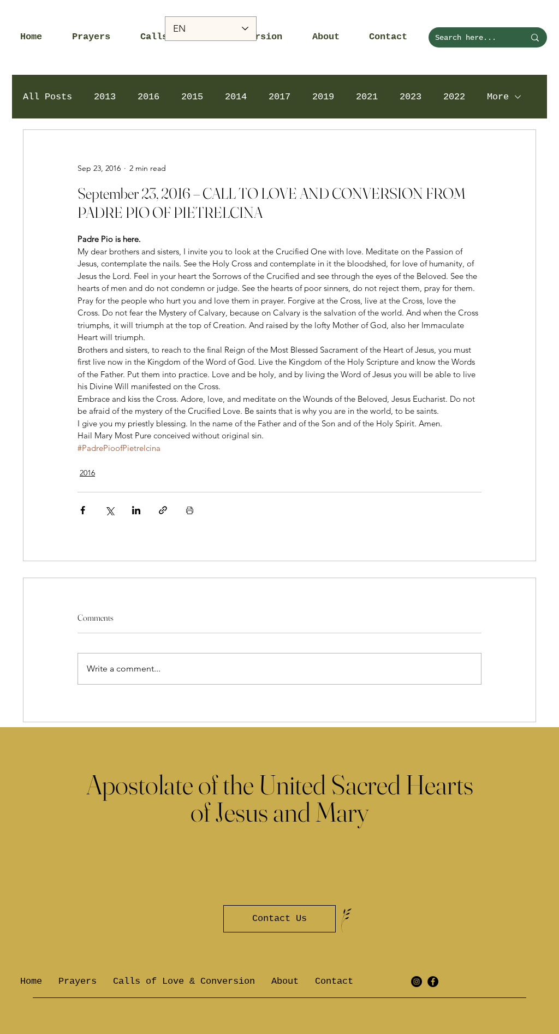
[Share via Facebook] (83, 510)
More (498, 97)
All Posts (47, 97)
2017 (279, 97)
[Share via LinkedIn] (136, 510)
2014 (236, 97)
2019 (323, 97)
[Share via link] (163, 510)
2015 (192, 97)
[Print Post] (190, 510)
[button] (98, 37)
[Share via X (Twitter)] (109, 510)
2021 (367, 97)
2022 (454, 97)
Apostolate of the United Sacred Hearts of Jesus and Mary (279, 798)
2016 (148, 97)
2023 (410, 97)
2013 (105, 97)
